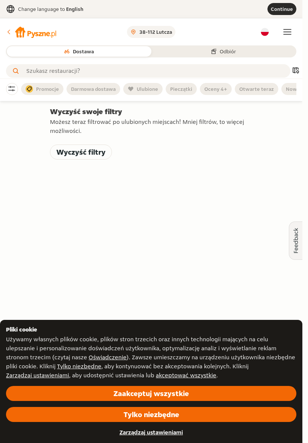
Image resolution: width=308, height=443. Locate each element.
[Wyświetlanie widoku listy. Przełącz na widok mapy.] (295, 71)
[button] (31, 32)
